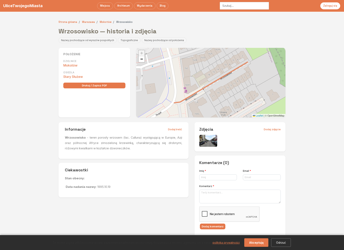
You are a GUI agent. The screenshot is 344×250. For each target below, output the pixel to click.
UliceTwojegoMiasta (23, 5)
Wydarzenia (144, 5)
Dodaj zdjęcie (272, 129)
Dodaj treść (175, 129)
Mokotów (70, 65)
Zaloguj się (330, 5)
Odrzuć (281, 242)
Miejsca (105, 5)
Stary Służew (73, 77)
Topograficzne (129, 40)
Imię (202, 170)
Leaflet (259, 115)
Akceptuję (256, 242)
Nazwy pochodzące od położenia (164, 40)
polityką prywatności (226, 242)
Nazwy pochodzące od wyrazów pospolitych (87, 40)
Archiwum (123, 5)
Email (247, 170)
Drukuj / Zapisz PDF (94, 85)
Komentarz (206, 186)
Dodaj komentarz (213, 226)
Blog (162, 5)
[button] (142, 53)
